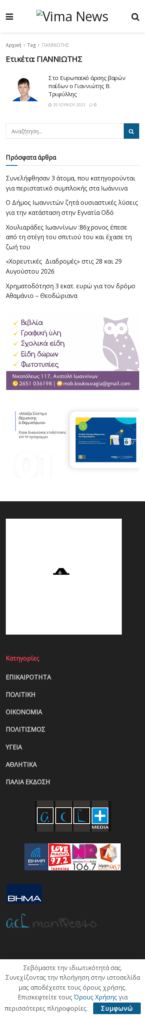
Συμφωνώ (117, 1008)
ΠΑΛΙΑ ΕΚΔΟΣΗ (28, 782)
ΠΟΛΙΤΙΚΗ (21, 694)
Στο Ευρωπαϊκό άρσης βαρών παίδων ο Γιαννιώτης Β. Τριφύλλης (87, 86)
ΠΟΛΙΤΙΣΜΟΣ (25, 729)
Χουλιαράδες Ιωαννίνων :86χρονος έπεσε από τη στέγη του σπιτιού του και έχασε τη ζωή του (69, 237)
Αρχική (13, 45)
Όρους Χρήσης (95, 997)
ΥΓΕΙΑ (14, 747)
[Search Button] (131, 131)
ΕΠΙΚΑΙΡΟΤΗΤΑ (28, 677)
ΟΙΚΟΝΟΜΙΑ (24, 712)
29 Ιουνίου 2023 (68, 104)
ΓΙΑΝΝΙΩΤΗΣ (55, 45)
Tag (31, 45)
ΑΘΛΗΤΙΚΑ (21, 764)
